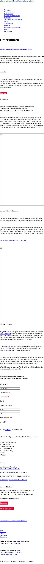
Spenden (3, 503)
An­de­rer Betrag (7, 451)
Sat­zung (8, 430)
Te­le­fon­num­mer (6, 418)
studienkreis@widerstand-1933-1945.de (13, 480)
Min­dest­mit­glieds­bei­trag (8, 442)
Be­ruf (2, 401)
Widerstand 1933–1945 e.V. (10, 469)
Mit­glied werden (27, 49)
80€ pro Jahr (6, 444)
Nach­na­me (4, 388)
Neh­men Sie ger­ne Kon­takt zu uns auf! (13, 240)
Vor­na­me (3, 384)
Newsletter (3, 532)
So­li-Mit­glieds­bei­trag (7, 446)
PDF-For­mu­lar (5, 334)
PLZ (2, 409)
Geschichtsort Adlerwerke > (9, 554)
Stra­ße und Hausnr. (7, 405)
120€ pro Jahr (7, 448)
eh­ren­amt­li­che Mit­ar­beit (13, 49)
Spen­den (2, 49)
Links (2, 533)
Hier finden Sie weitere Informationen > (13, 521)
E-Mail (3, 422)
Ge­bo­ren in (4, 397)
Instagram (16, 543)
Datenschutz (3, 537)
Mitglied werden (7, 509)
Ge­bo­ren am (5, 393)
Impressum (3, 535)
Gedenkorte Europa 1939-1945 (10, 552)
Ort (2, 413)
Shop (1, 530)
